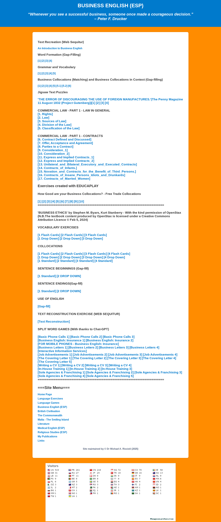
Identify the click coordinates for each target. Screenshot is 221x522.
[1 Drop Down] (48, 238)
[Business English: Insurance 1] (61, 340)
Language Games (48, 402)
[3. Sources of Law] (52, 121)
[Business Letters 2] (83, 347)
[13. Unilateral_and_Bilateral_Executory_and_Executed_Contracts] (87, 164)
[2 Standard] (66, 261)
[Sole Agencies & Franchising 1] (61, 372)
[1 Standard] (47, 261)
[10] (81, 201)
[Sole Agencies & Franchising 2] (110, 372)
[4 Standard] (103, 261)
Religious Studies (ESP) (52, 432)
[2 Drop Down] (70, 238)
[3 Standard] (85, 261)
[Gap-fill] (44, 306)
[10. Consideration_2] (53, 153)
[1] (39, 60)
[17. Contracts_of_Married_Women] (64, 178)
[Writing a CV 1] (49, 365)
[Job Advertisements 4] (160, 354)
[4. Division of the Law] (54, 124)
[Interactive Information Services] (62, 351)
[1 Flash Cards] (49, 235)
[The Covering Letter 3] (124, 358)
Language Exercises (50, 398)
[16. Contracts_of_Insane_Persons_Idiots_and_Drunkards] (81, 175)
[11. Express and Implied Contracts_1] (66, 157)
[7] (67, 201)
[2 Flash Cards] (72, 235)
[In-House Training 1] (53, 368)
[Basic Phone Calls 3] (118, 336)
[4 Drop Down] (114, 257)
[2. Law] (43, 117)
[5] (54, 73)
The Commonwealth (50, 415)
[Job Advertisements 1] (55, 354)
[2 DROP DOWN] (69, 276)
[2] (42, 60)
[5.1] (58, 85)
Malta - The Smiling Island (53, 419)
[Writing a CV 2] (72, 365)
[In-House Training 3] (116, 368)
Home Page (45, 394)
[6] (69, 85)
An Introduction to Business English (60, 48)
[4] (50, 60)
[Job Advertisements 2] (90, 354)
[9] (76, 201)
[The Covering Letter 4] (159, 358)
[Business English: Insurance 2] (109, 340)
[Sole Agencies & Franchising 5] (110, 376)
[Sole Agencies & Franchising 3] (158, 372)
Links (41, 440)
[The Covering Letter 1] (55, 358)
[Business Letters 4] (144, 347)
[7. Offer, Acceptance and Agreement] (65, 143)
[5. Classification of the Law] (58, 128)
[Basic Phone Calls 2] (86, 336)
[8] (71, 201)
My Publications (47, 436)
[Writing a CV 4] (120, 365)
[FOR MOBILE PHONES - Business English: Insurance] (78, 344)
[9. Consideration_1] (53, 150)
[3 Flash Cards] (95, 235)
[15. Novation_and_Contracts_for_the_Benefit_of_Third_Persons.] (87, 171)
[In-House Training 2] (84, 368)
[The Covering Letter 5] (55, 361)
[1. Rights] (45, 114)
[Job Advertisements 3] (125, 354)
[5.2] (64, 85)
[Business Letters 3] (114, 347)
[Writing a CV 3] (96, 365)
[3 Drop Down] (92, 238)
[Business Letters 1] (52, 347)
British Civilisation (49, 411)
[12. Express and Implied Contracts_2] (66, 161)
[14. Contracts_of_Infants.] (57, 168)
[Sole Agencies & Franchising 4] (61, 376)
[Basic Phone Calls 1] (53, 336)
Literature (44, 423)
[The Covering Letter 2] (89, 358)
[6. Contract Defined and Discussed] (64, 139)
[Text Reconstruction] (54, 321)
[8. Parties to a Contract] (55, 146)
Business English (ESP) (52, 407)
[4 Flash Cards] (119, 253)
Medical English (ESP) (51, 428)
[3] (46, 60)
